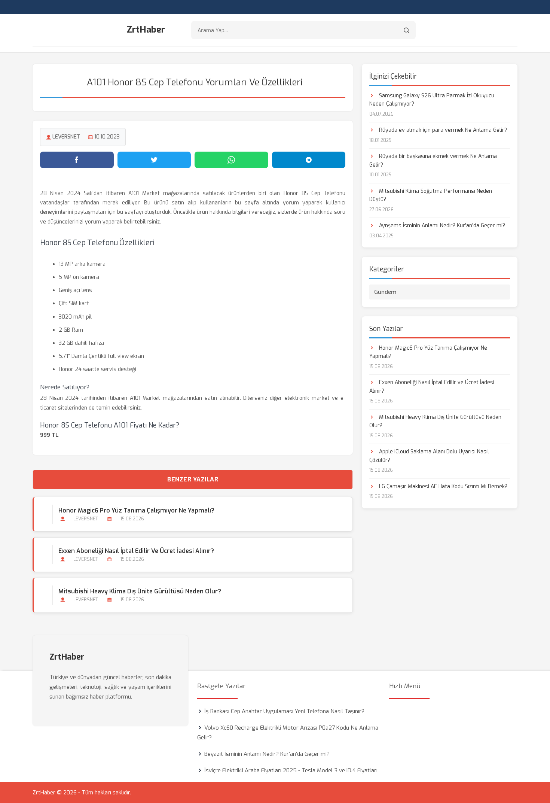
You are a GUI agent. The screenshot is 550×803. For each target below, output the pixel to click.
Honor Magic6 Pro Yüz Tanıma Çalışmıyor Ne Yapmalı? (136, 510)
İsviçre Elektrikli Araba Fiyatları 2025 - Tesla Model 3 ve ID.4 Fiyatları (291, 770)
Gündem (385, 292)
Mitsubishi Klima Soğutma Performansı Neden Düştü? (430, 195)
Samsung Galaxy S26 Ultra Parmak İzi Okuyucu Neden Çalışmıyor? (431, 99)
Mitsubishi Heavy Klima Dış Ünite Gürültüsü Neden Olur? (139, 591)
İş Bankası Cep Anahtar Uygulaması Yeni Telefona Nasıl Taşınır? (284, 711)
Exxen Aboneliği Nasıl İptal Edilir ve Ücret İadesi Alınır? (136, 551)
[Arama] (406, 30)
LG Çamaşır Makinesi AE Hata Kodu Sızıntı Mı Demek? (442, 486)
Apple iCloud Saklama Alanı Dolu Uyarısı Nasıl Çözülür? (429, 455)
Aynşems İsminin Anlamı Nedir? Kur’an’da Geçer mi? (441, 225)
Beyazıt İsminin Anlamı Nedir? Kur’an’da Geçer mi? (267, 754)
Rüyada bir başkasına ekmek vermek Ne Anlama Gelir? (433, 160)
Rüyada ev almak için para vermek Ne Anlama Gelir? (442, 130)
